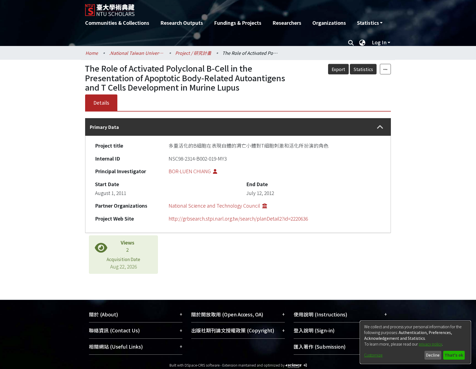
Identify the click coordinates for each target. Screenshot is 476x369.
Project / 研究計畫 (193, 53)
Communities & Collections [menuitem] (117, 22)
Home (91, 53)
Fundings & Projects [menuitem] (237, 22)
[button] (380, 127)
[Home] (208, 8)
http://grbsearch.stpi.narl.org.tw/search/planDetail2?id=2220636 (238, 218)
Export (338, 69)
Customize (373, 355)
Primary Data (104, 127)
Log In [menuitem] (379, 42)
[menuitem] (369, 23)
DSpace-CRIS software (202, 365)
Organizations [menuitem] (329, 22)
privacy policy (430, 344)
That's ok (454, 355)
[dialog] (415, 342)
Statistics (363, 69)
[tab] (238, 127)
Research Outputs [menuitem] (181, 22)
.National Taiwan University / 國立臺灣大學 (136, 53)
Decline (433, 355)
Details (101, 102)
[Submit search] (350, 42)
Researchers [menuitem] (286, 22)
